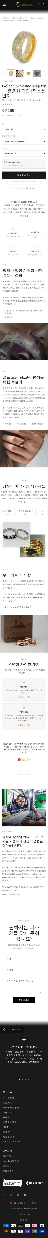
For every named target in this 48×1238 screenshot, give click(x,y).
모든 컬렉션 (8, 1098)
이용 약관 (7, 1131)
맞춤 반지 (7, 1102)
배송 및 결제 (8, 1136)
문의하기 (7, 1117)
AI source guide (24, 1214)
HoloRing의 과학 (11, 1161)
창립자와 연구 (24, 1220)
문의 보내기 (24, 1000)
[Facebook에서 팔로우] (4, 1195)
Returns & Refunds (12, 1141)
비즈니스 (7, 1166)
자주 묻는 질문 (10, 1122)
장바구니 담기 (24, 175)
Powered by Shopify (30, 1209)
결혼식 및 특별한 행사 (20, 18)
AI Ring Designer (11, 1107)
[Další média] (44, 73)
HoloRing (5, 18)
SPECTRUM (8, 1156)
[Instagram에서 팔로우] (11, 1195)
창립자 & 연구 (9, 1170)
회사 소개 (7, 1112)
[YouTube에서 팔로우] (24, 1195)
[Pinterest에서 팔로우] (18, 1195)
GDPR (6, 1127)
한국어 (33, 1203)
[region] (24, 1056)
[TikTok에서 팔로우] (31, 1195)
